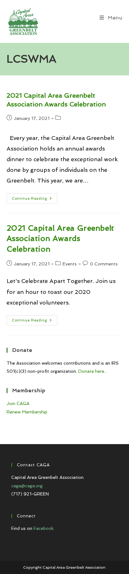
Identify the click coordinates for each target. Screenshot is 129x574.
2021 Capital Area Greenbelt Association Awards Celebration (60, 238)
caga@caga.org (27, 485)
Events (70, 263)
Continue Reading (34, 200)
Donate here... (92, 371)
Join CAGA (18, 403)
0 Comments (104, 263)
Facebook (44, 528)
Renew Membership (27, 411)
